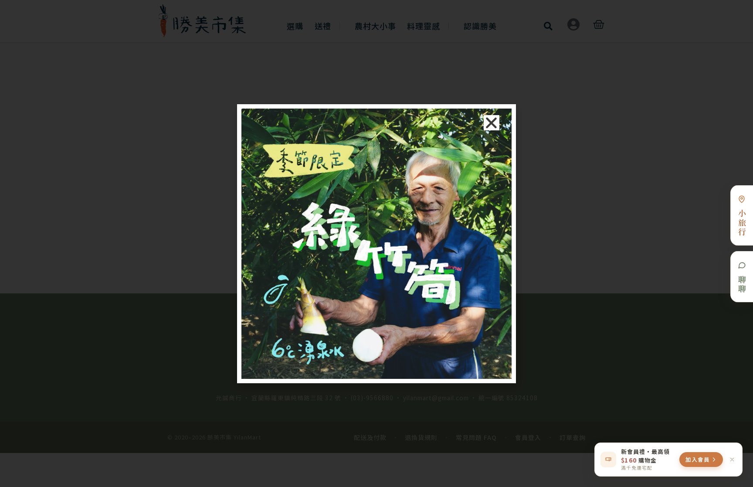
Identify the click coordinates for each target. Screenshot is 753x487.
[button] (491, 122)
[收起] (732, 459)
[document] (376, 243)
